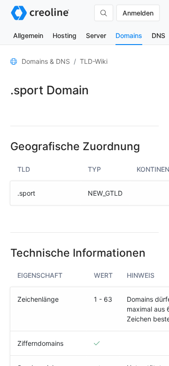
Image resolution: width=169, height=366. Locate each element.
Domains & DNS (46, 61)
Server (96, 35)
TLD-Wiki (94, 61)
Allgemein (28, 35)
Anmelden (138, 13)
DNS (158, 35)
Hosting (65, 35)
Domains (128, 35)
